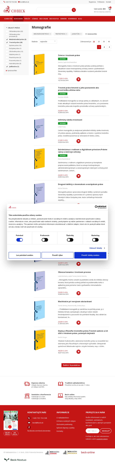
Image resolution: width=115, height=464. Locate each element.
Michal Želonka (62, 188)
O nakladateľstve (62, 418)
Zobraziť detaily (96, 248)
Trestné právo (14, 42)
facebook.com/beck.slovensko (38, 431)
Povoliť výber (57, 255)
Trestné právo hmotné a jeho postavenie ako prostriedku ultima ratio (78, 89)
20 (99, 41)
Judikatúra (13, 66)
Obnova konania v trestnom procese (74, 272)
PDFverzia (14, 433)
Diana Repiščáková (64, 159)
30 (104, 41)
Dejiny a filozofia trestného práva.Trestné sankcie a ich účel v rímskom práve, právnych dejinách (83, 332)
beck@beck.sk (37, 423)
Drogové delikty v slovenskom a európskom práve (80, 184)
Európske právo (14, 48)
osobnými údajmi (102, 439)
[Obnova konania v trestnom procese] (44, 281)
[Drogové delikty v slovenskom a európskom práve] (44, 193)
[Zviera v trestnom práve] (44, 64)
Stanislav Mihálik (63, 97)
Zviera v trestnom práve (69, 55)
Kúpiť (78, 79)
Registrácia (92, 2)
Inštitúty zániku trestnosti (70, 120)
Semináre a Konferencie (41, 394)
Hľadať (74, 10)
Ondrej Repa (81, 306)
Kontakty (59, 431)
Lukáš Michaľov (63, 276)
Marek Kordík (72, 306)
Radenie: (35, 41)
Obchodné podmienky (64, 424)
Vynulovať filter (12, 71)
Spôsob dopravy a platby (65, 428)
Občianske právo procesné (14, 35)
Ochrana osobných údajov (66, 421)
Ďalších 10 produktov (71, 365)
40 (109, 41)
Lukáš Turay (62, 127)
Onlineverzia (7, 433)
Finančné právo (14, 57)
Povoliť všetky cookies (90, 255)
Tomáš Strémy (62, 306)
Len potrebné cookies (24, 255)
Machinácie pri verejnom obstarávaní (75, 301)
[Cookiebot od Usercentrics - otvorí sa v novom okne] (96, 207)
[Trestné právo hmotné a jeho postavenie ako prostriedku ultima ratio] (44, 96)
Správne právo (14, 45)
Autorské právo (14, 63)
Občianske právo (14, 31)
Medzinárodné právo (16, 39)
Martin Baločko (82, 276)
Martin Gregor (62, 337)
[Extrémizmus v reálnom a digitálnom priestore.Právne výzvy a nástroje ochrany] (44, 158)
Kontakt (108, 2)
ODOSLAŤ (106, 431)
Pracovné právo (14, 60)
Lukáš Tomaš (72, 276)
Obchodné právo (14, 51)
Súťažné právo (13, 54)
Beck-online (69, 394)
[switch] (45, 240)
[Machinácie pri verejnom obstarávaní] (44, 310)
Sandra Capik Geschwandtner (67, 62)
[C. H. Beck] (17, 9)
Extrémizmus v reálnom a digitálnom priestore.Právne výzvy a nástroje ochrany (82, 150)
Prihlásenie (100, 2)
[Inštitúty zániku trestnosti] (44, 128)
